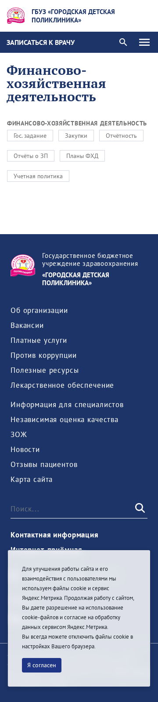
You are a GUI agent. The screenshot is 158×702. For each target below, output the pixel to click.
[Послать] (139, 508)
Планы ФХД (82, 156)
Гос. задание (30, 136)
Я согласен (41, 665)
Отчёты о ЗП (31, 156)
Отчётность (121, 136)
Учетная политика (38, 176)
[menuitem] (39, 310)
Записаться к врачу (41, 42)
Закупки (76, 136)
